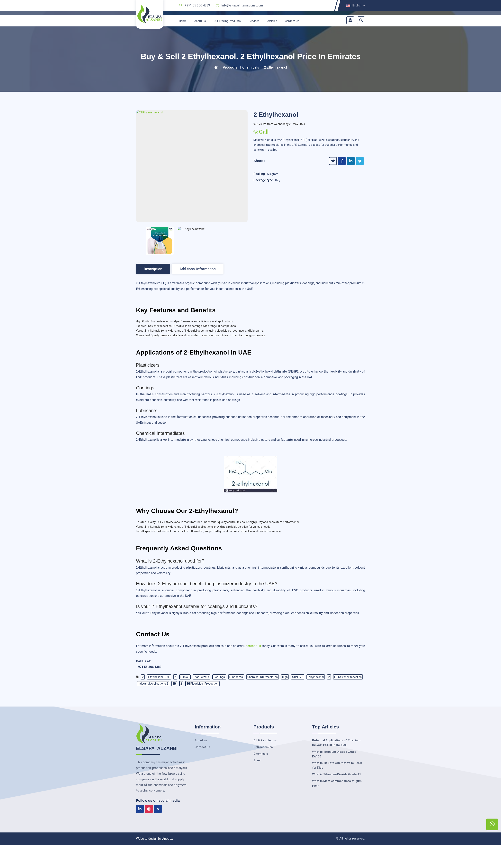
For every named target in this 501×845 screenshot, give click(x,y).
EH (174, 683)
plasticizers (201, 677)
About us (201, 740)
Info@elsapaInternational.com (242, 5)
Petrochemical (263, 747)
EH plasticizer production (202, 683)
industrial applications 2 (153, 683)
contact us (253, 646)
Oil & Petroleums (265, 740)
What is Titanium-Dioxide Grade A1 (336, 774)
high (285, 677)
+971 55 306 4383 (197, 5)
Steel (256, 760)
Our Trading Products (227, 21)
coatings (219, 677)
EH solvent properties (348, 677)
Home (183, 21)
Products (230, 67)
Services (254, 21)
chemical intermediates (262, 677)
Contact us (202, 747)
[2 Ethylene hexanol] (192, 112)
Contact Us (292, 21)
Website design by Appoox (154, 838)
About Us (200, 21)
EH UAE (184, 677)
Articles (272, 21)
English (357, 5)
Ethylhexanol (316, 677)
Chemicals (250, 67)
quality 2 (297, 677)
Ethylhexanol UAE (159, 677)
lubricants (236, 677)
